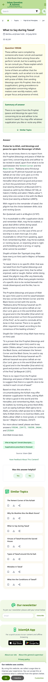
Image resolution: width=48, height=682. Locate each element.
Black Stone (8, 168)
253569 (10, 430)
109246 (14, 427)
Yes (18, 475)
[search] (44, 11)
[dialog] (23, 672)
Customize (39, 678)
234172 (22, 427)
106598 (31, 427)
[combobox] (19, 11)
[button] (8, 505)
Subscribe (40, 615)
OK (6, 678)
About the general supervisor (31, 655)
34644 (38, 427)
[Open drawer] (45, 4)
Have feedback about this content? (24, 459)
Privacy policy (24, 659)
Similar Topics (26, 130)
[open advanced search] (37, 11)
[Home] (8, 20)
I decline (17, 678)
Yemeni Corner (26, 165)
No (30, 475)
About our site (11, 655)
